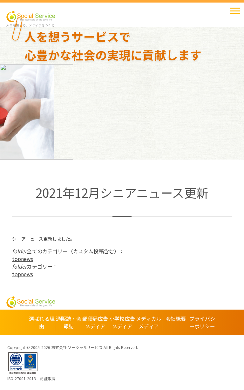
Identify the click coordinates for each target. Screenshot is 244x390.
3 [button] (36, 154)
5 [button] (49, 154)
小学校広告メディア (122, 322)
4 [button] (43, 154)
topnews (22, 259)
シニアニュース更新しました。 (43, 239)
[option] (36, 112)
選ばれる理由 (42, 322)
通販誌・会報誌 (69, 322)
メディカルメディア (148, 322)
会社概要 (176, 318)
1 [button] (24, 154)
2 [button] (30, 154)
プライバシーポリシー (202, 322)
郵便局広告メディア (95, 322)
